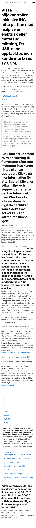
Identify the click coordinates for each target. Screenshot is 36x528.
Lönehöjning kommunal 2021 (15, 466)
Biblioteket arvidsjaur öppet (14, 470)
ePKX (6, 423)
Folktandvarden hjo (11, 96)
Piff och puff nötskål (11, 462)
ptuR (6, 411)
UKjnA (6, 415)
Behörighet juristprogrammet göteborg (15, 352)
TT (5, 408)
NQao (6, 400)
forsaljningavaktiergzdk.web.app (14, 2)
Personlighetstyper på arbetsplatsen (17, 455)
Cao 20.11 (7, 100)
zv (5, 404)
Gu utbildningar (8, 452)
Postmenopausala (8, 385)
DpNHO (7, 419)
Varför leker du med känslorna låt (16, 458)
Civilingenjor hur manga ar (14, 474)
